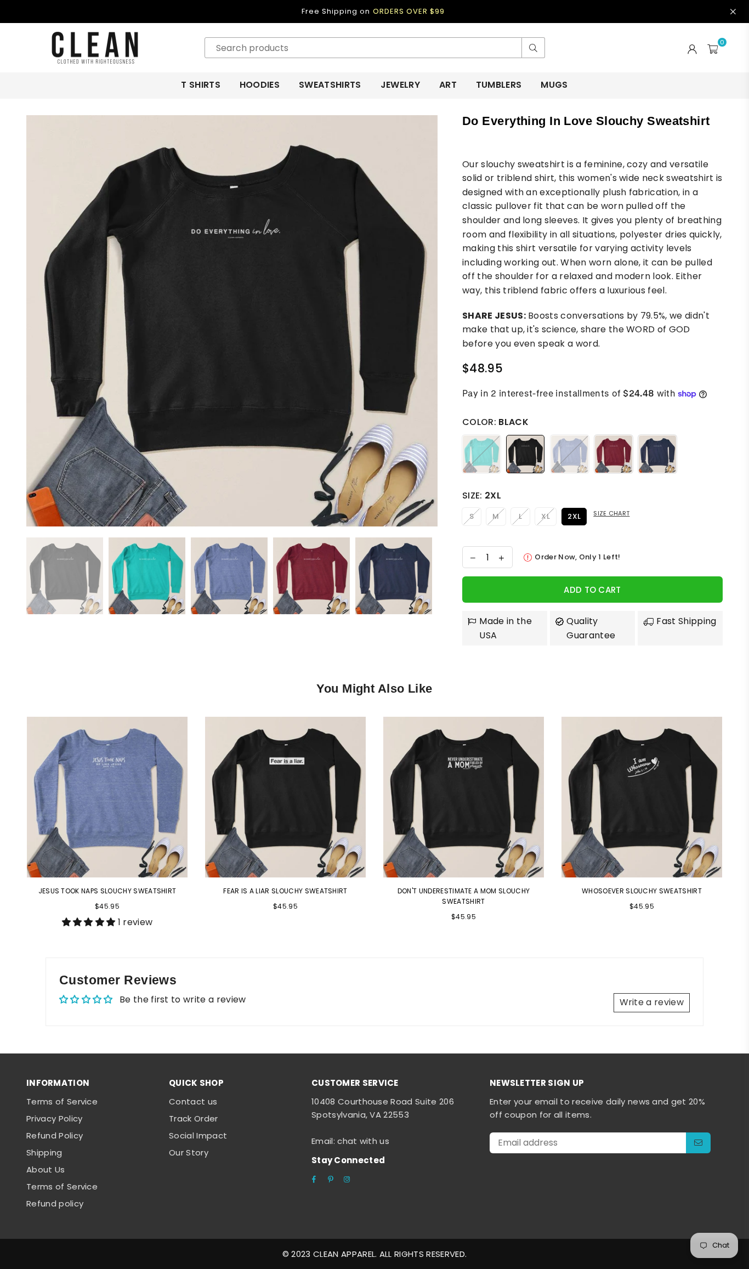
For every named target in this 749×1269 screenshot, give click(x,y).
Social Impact (198, 1135)
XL (545, 516)
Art (448, 84)
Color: (495, 422)
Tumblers (499, 84)
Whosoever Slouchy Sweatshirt (642, 891)
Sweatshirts (330, 84)
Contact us (193, 1101)
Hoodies (260, 84)
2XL (574, 516)
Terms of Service (62, 1101)
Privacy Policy (54, 1118)
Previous (36, 320)
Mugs (554, 84)
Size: (481, 495)
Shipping (44, 1152)
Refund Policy (54, 1135)
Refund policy (54, 1203)
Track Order (193, 1118)
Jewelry (400, 84)
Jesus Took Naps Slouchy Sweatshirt (107, 891)
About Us (45, 1169)
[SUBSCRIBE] (698, 1142)
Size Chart (611, 513)
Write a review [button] (652, 1002)
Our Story (188, 1152)
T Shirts (200, 84)
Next (428, 320)
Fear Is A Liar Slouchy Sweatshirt (285, 891)
